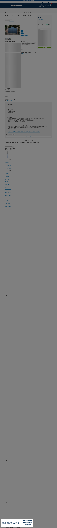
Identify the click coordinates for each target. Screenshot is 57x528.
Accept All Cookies (27, 520)
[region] (17, 523)
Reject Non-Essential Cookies (28, 522)
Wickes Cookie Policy (11, 524)
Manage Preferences (28, 524)
